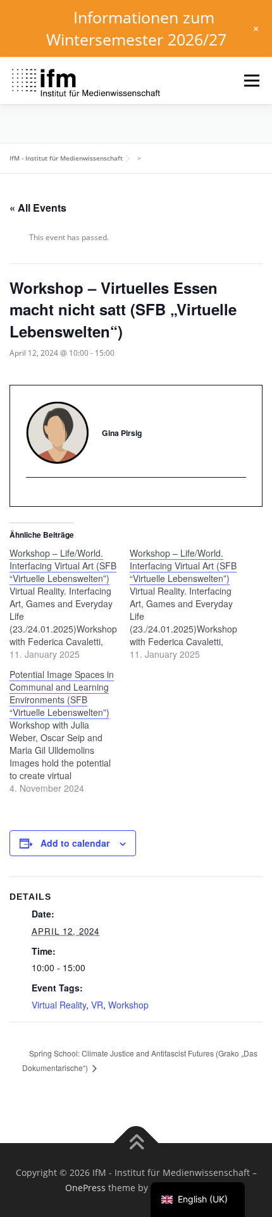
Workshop (128, 1004)
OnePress (85, 1188)
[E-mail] (36, 498)
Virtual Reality (59, 1004)
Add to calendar (74, 843)
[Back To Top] (136, 1142)
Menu (250, 80)
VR (97, 1004)
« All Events (37, 207)
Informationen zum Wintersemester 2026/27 (136, 28)
